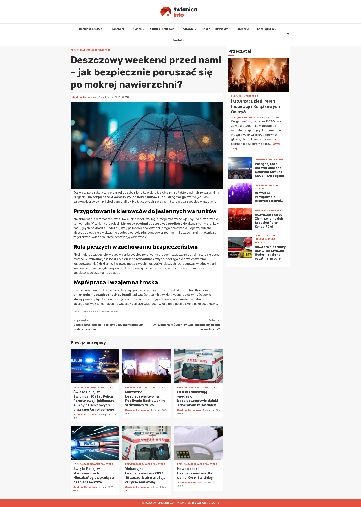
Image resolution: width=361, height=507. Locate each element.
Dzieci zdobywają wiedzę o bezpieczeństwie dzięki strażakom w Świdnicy (198, 366)
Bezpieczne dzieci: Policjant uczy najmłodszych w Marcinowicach (108, 324)
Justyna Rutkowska (84, 97)
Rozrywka (261, 160)
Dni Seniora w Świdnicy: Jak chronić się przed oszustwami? (186, 324)
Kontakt (178, 40)
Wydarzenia (251, 96)
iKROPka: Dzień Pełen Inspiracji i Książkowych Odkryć (258, 75)
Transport (117, 29)
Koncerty (261, 210)
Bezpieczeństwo (90, 29)
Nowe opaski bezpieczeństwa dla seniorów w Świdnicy (198, 443)
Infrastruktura (265, 239)
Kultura (236, 96)
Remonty (260, 242)
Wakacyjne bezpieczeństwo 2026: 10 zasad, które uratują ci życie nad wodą (146, 443)
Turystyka (221, 29)
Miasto (137, 29)
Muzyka (274, 185)
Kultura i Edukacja (162, 29)
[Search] (288, 34)
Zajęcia (259, 189)
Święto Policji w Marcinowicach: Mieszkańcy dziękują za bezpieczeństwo (95, 443)
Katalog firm (265, 29)
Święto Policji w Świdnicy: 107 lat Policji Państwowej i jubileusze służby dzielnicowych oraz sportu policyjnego (95, 366)
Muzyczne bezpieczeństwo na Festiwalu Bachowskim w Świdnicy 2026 (146, 366)
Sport (206, 29)
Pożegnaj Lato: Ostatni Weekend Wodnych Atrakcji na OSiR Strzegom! (240, 168)
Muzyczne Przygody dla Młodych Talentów (240, 193)
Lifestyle (242, 29)
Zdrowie (188, 29)
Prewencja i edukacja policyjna (90, 50)
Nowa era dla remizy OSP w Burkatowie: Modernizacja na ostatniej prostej (240, 247)
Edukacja (261, 185)
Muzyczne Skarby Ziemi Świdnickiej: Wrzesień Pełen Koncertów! (240, 219)
